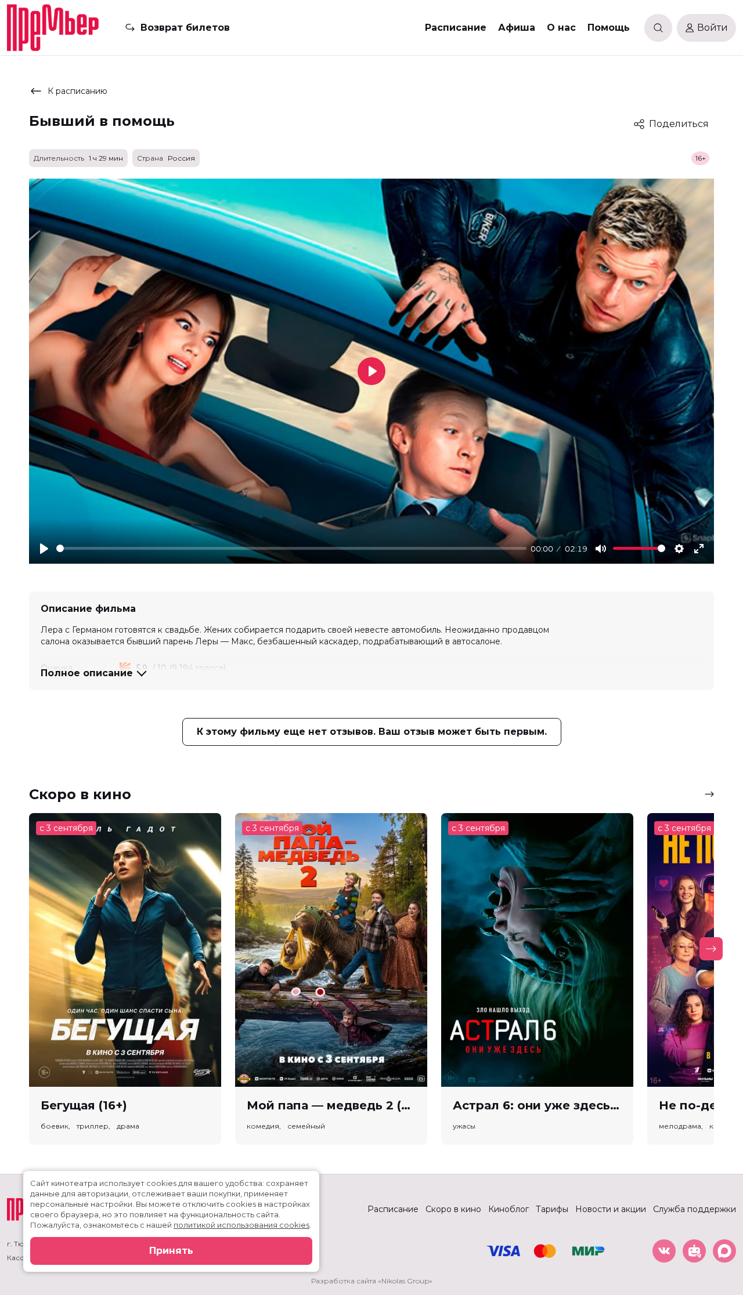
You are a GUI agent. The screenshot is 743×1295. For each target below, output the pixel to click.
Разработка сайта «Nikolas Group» (371, 1280)
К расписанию (77, 91)
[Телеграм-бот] (694, 1251)
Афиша (516, 27)
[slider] (291, 548)
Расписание (455, 27)
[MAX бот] (724, 1251)
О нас (561, 27)
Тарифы (552, 1209)
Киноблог (508, 1209)
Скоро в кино (453, 1209)
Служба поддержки (694, 1209)
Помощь (608, 27)
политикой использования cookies (241, 1224)
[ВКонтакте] (664, 1251)
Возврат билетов (185, 27)
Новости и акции (610, 1209)
